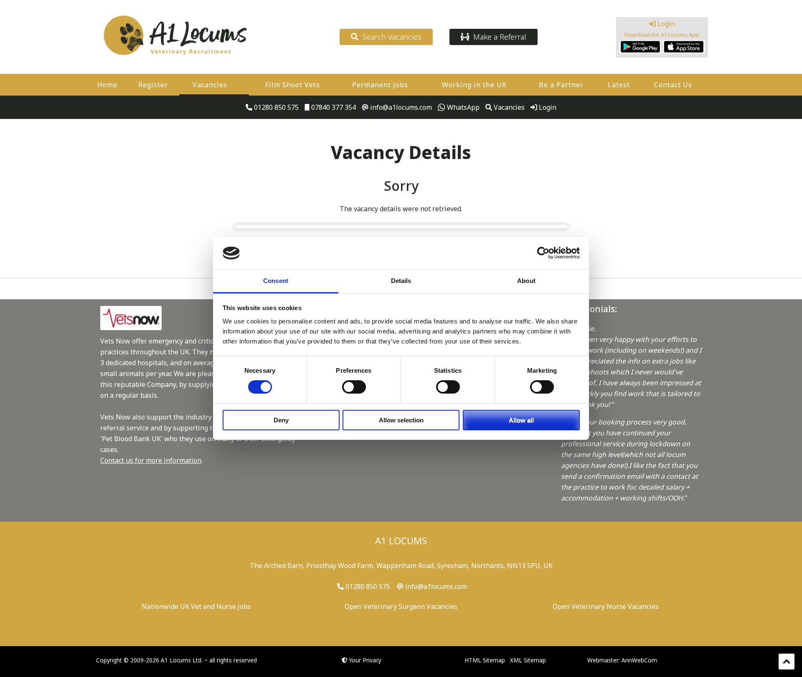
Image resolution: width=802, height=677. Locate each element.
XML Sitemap (528, 660)
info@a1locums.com (400, 107)
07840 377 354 (333, 107)
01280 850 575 (275, 107)
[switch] (354, 387)
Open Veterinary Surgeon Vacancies (401, 606)
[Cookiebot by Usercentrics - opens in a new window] (543, 253)
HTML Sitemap (484, 660)
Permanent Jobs (380, 84)
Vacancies (210, 84)
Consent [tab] (275, 280)
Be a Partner (561, 84)
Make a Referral (497, 37)
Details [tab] (401, 280)
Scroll (786, 661)
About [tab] (526, 280)
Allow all (521, 420)
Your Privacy (365, 660)
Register (153, 84)
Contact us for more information (150, 460)
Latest (619, 84)
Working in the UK (474, 84)
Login (665, 23)
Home (107, 84)
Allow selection (401, 420)
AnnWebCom (639, 660)
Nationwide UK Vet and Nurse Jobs (196, 606)
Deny (281, 420)
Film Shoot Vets (292, 84)
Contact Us (673, 84)
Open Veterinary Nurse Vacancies (606, 606)
